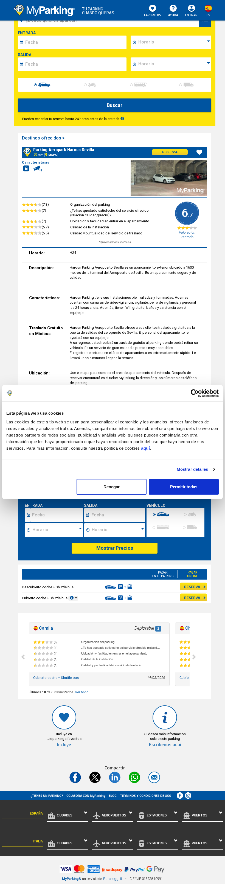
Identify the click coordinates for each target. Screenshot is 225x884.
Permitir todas (183, 486)
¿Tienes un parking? (46, 795)
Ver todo (82, 692)
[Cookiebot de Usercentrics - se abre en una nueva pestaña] (195, 393)
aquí (145, 448)
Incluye (64, 744)
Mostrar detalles (192, 469)
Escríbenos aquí (165, 744)
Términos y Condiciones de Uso (145, 795)
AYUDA (173, 15)
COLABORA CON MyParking (86, 795)
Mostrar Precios (114, 548)
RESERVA (192, 586)
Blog (113, 795)
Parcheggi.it (112, 879)
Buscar (114, 105)
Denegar (111, 486)
